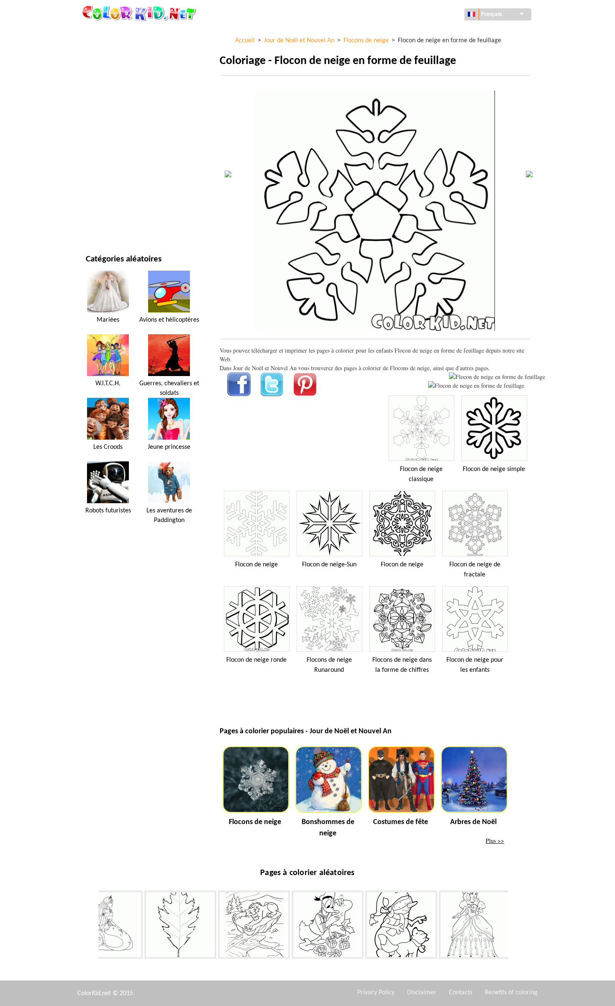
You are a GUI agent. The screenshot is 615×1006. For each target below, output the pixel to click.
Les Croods (108, 447)
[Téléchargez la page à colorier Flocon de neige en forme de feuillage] (476, 385)
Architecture (104, 67)
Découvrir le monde (114, 50)
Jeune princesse (169, 447)
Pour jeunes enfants (114, 170)
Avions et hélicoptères (169, 320)
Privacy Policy (376, 992)
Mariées (108, 320)
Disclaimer (421, 992)
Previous (92, 926)
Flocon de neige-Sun (329, 564)
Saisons (96, 136)
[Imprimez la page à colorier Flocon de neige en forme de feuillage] (497, 376)
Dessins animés (107, 102)
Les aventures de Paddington (169, 515)
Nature (95, 222)
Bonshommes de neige (328, 827)
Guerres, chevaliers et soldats (169, 388)
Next (514, 926)
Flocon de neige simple (494, 469)
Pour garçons (105, 153)
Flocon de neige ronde (256, 660)
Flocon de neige (256, 564)
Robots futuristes (108, 510)
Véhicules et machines (116, 33)
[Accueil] (140, 13)
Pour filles (101, 119)
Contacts (460, 992)
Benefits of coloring (511, 992)
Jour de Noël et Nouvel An (122, 187)
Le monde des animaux (117, 85)
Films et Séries (106, 205)
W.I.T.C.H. (107, 383)
